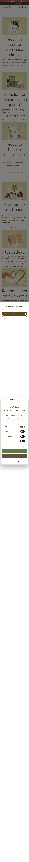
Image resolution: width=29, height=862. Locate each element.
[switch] (22, 431)
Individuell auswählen (14, 456)
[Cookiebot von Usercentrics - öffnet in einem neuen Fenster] (8, 400)
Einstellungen (18, 446)
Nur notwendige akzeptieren (14, 461)
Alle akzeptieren (14, 451)
